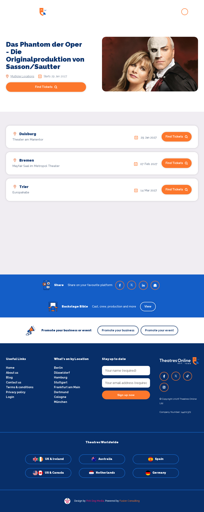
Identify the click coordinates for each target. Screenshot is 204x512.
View (147, 306)
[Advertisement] (102, 233)
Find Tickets (43, 86)
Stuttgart (60, 382)
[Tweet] (131, 285)
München (60, 401)
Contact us (13, 382)
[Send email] (155, 285)
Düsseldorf (62, 372)
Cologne (60, 397)
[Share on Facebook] (119, 285)
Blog (9, 377)
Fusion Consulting (130, 500)
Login (10, 397)
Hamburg (60, 377)
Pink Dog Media (95, 500)
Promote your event (159, 330)
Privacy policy (16, 392)
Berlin (58, 367)
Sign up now (125, 395)
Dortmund (61, 392)
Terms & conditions (19, 387)
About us (12, 372)
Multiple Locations (22, 76)
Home (10, 367)
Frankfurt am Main (67, 387)
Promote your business (118, 330)
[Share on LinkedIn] (143, 285)
